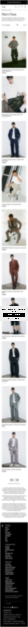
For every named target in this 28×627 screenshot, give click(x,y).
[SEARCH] (16, 6)
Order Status (8, 556)
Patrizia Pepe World (10, 567)
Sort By (24, 25)
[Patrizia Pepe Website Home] (5, 7)
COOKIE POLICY (8, 579)
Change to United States (14, 318)
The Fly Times (8, 565)
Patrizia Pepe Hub (9, 569)
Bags (6, 530)
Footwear (7, 532)
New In (6, 527)
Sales (6, 541)
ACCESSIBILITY (8, 586)
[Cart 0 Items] (25, 6)
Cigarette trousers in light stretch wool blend (12, 292)
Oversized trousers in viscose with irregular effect (14, 425)
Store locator (9, 558)
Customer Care (9, 553)
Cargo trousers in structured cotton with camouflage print (13, 70)
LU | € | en (8, 603)
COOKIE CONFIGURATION (10, 588)
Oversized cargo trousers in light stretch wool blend (13, 160)
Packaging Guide (9, 572)
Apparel (7, 529)
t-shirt (23, 515)
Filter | (6, 25)
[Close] (26, 2)
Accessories (8, 534)
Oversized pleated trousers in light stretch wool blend (13, 380)
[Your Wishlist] (22, 6)
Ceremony (7, 536)
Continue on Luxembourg (14, 314)
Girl (6, 539)
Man (6, 10)
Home (3, 10)
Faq (6, 551)
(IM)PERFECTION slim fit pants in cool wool (14, 248)
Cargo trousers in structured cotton (11, 204)
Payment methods (9, 550)
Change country (9, 574)
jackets (16, 513)
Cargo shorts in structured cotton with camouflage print (12, 115)
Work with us (8, 570)
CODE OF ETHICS (9, 585)
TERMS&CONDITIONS (9, 583)
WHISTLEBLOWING (9, 590)
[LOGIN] (19, 6)
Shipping (7, 546)
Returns (7, 548)
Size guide (7, 555)
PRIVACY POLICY (8, 581)
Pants (9, 10)
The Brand (7, 564)
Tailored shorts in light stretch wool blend (13, 336)
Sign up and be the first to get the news (14, 2)
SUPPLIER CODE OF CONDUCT (11, 591)
